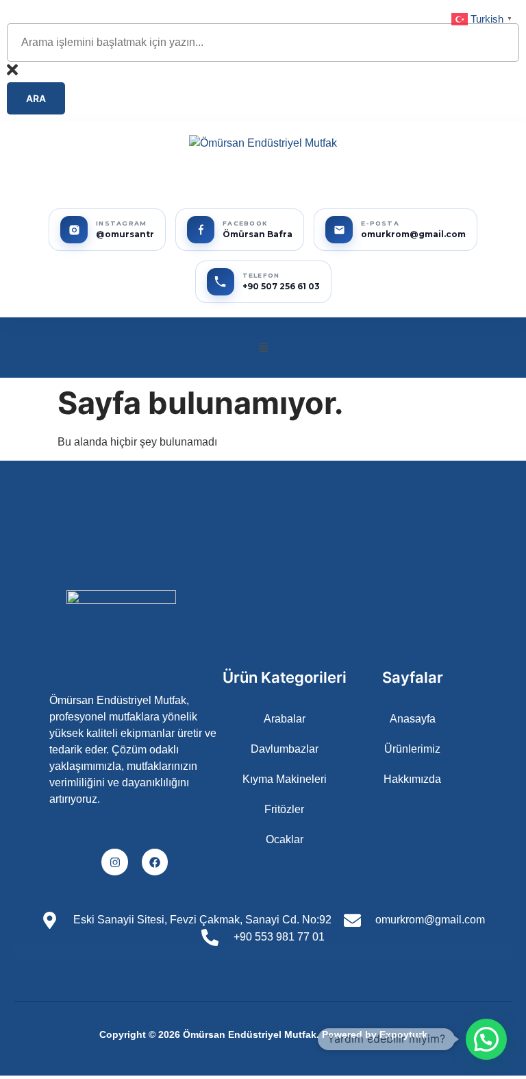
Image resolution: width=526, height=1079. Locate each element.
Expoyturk (403, 1034)
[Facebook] (155, 862)
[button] (263, 347)
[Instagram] (114, 862)
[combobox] (263, 42)
